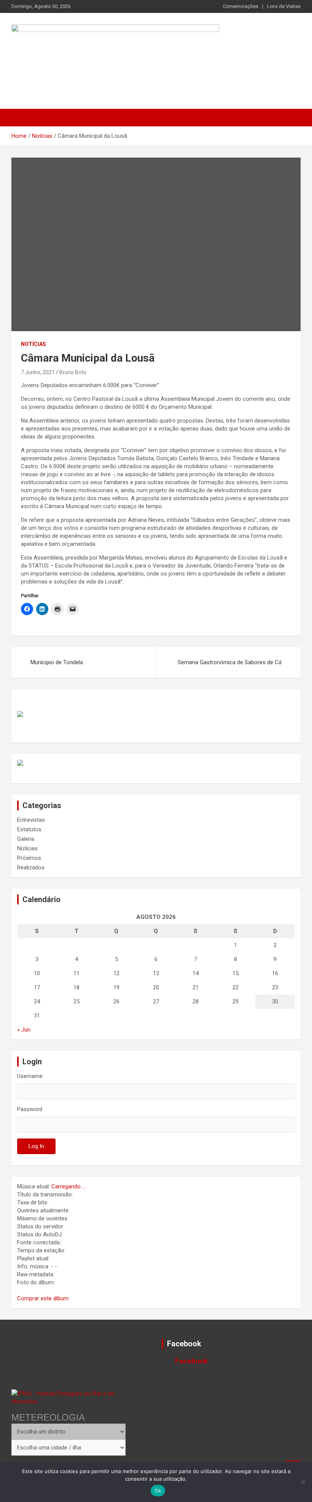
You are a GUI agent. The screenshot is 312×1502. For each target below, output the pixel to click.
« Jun (23, 1029)
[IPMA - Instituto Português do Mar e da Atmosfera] (68, 1397)
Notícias (33, 344)
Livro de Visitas (284, 6)
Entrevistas (31, 819)
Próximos (29, 858)
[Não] (302, 1482)
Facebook (184, 1343)
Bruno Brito (72, 372)
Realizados (31, 867)
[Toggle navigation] (20, 117)
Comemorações (240, 6)
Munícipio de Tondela (56, 662)
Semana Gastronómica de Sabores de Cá (230, 662)
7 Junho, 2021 (38, 372)
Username (30, 1076)
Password (29, 1109)
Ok (157, 1491)
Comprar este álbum (42, 1298)
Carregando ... (68, 1186)
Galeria (25, 839)
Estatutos (29, 829)
